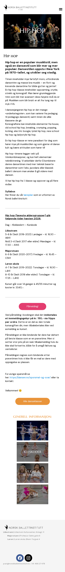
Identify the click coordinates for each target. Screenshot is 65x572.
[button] (61, 9)
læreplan (28, 195)
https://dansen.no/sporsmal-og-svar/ (30, 377)
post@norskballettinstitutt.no (16, 563)
